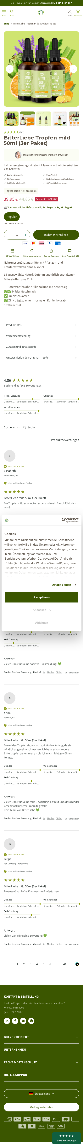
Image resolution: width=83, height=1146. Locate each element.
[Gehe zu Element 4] (60, 118)
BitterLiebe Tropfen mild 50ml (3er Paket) (34, 23)
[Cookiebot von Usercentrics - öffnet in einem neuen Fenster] (62, 520)
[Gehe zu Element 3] (43, 118)
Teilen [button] (59, 672)
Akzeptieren (41, 597)
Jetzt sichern (63, 2)
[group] (41, 381)
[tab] (41, 325)
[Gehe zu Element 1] (11, 118)
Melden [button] (50, 672)
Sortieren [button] (10, 427)
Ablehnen (41, 622)
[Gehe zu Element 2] (27, 118)
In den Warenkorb (56, 235)
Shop (6, 23)
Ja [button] (44, 672)
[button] (17, 964)
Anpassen (39, 609)
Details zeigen (61, 584)
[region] (41, 69)
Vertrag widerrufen (41, 1107)
